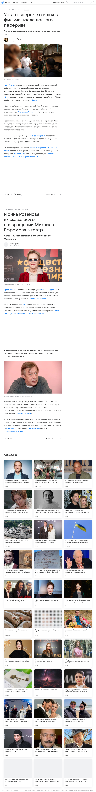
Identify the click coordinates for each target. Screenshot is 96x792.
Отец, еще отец (33, 428)
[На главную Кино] (7, 2)
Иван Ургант (9, 85)
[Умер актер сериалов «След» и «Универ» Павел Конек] (48, 624)
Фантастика (19, 154)
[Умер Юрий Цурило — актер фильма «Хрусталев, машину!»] (48, 743)
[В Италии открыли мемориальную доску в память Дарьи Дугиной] (48, 564)
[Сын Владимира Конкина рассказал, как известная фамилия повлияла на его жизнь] (78, 564)
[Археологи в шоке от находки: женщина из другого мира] (18, 683)
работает (10, 428)
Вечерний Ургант (38, 136)
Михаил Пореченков (35, 314)
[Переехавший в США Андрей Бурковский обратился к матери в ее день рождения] (18, 474)
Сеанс (34, 100)
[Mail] (3, 2)
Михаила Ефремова (49, 290)
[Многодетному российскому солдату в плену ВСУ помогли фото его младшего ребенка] (48, 474)
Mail (3, 790)
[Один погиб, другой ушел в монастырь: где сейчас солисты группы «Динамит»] (18, 594)
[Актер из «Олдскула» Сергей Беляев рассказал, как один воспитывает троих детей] (78, 624)
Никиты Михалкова (38, 299)
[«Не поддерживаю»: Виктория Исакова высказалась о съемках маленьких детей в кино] (48, 594)
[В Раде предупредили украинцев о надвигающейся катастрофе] (78, 534)
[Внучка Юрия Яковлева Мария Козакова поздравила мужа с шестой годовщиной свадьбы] (78, 683)
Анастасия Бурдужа (16, 39)
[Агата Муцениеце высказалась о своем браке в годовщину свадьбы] (48, 713)
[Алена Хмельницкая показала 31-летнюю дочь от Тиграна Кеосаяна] (48, 504)
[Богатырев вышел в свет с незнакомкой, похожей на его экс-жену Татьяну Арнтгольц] (78, 504)
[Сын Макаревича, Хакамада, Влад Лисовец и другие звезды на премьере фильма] (78, 594)
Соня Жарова (14, 244)
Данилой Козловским (14, 431)
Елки (7, 97)
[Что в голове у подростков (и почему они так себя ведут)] (78, 773)
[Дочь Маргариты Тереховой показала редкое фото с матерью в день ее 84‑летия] (18, 504)
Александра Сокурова (27, 112)
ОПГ (25, 305)
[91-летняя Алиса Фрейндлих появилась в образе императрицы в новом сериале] (48, 773)
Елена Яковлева (18, 314)
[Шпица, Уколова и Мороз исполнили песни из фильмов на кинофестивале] (18, 713)
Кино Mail (26, 10)
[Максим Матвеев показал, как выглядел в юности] (18, 743)
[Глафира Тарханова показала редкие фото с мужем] (48, 654)
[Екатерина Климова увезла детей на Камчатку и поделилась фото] (18, 654)
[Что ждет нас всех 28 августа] (48, 683)
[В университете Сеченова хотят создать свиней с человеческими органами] (18, 624)
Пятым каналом (24, 413)
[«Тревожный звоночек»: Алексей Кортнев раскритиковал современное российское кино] (78, 474)
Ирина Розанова (10, 290)
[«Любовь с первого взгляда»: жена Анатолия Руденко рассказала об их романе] (48, 534)
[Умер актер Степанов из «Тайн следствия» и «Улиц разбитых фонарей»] (78, 743)
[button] (33, 60)
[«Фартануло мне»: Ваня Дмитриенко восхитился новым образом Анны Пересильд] (78, 654)
